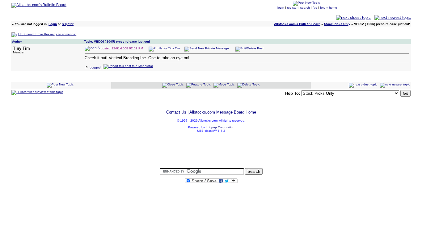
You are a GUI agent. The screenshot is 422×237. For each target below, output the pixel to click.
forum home (328, 7)
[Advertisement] (211, 150)
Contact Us (176, 112)
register (292, 7)
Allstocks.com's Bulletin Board (297, 24)
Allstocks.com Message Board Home (222, 112)
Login (53, 24)
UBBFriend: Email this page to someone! (47, 34)
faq (315, 7)
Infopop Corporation (220, 127)
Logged (95, 67)
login (280, 7)
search (305, 7)
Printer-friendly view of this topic (40, 92)
